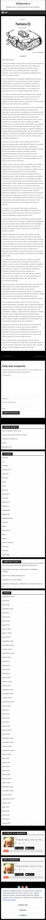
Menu (5, 12)
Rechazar (23, 910)
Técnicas (5, 550)
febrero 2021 (6, 730)
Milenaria (5, 506)
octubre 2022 (7, 649)
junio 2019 (5, 811)
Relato (23, 19)
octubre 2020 (7, 746)
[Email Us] (26, 887)
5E (3, 462)
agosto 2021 (6, 706)
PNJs (4, 526)
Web (3, 409)
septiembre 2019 (8, 799)
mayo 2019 (6, 815)
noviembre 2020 (8, 742)
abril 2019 (5, 819)
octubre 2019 (6, 795)
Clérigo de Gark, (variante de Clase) (14, 435)
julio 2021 (5, 710)
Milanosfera (23, 3)
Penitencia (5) (23, 24)
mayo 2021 (6, 718)
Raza (4, 534)
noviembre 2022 (8, 645)
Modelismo (6, 510)
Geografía (5, 494)
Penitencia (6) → (39, 356)
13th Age (5, 457)
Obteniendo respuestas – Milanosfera (15, 569)
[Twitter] (19, 887)
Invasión (5, 498)
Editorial (5, 474)
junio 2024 (6, 605)
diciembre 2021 (7, 690)
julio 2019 (5, 807)
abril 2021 (5, 722)
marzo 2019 (6, 823)
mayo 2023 (6, 621)
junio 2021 (5, 714)
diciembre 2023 (7, 609)
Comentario (7, 375)
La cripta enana (16, 580)
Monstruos (6, 514)
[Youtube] (22, 887)
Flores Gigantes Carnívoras (11, 431)
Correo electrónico (9, 402)
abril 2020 (6, 770)
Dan (3, 565)
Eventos (5, 478)
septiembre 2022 (8, 653)
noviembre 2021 (8, 693)
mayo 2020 (6, 766)
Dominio (5, 465)
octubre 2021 (6, 698)
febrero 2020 (7, 778)
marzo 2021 (6, 726)
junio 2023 (6, 617)
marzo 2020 (6, 774)
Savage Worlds (7, 542)
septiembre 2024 (8, 596)
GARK (4, 443)
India (4, 575)
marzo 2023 (6, 629)
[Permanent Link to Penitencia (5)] (23, 40)
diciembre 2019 (7, 787)
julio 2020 (5, 758)
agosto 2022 (6, 657)
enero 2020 (6, 782)
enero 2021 (6, 734)
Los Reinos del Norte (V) (16, 575)
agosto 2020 (6, 754)
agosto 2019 (6, 803)
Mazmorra (6, 502)
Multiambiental (7, 518)
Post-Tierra (6, 530)
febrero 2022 (7, 681)
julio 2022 (5, 661)
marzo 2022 (6, 677)
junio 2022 (6, 665)
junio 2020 (6, 762)
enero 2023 (6, 637)
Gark (4, 486)
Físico (4, 482)
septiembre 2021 (8, 702)
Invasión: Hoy (7, 447)
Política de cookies (9, 900)
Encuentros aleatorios (10, 439)
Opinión (5, 522)
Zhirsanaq (5, 554)
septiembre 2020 (8, 750)
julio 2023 (5, 613)
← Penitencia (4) (6, 356)
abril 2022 (5, 673)
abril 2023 (5, 625)
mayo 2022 (6, 669)
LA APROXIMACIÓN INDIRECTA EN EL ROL (22, 565)
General (5, 490)
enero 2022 (6, 685)
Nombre (5, 398)
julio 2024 (5, 600)
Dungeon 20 (6, 470)
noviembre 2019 (8, 791)
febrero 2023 (7, 633)
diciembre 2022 (7, 641)
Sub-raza (5, 546)
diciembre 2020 (7, 738)
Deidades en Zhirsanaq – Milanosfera (15, 584)
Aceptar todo (23, 905)
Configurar (23, 915)
